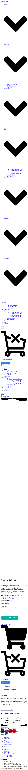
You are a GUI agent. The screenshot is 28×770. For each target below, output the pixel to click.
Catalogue (6, 751)
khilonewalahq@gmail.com (10, 763)
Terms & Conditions (9, 742)
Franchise (6, 749)
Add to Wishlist (10, 618)
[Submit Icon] (15, 393)
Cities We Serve (8, 756)
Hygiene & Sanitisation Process (11, 753)
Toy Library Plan (8, 752)
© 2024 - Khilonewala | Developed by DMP (11, 768)
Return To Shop (5, 362)
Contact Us (6, 741)
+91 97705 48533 (8, 761)
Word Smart (13, 599)
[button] (5, 364)
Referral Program (8, 755)
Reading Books (9, 597)
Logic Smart (6, 599)
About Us (6, 737)
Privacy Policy (7, 744)
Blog (5, 740)
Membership (7, 738)
